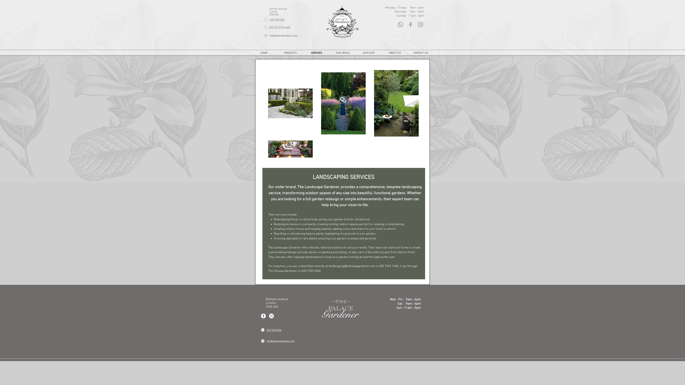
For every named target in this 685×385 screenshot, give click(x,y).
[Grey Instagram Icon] (420, 24)
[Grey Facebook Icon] (410, 24)
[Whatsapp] (400, 24)
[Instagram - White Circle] (271, 316)
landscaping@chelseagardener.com (352, 266)
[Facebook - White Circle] (263, 316)
